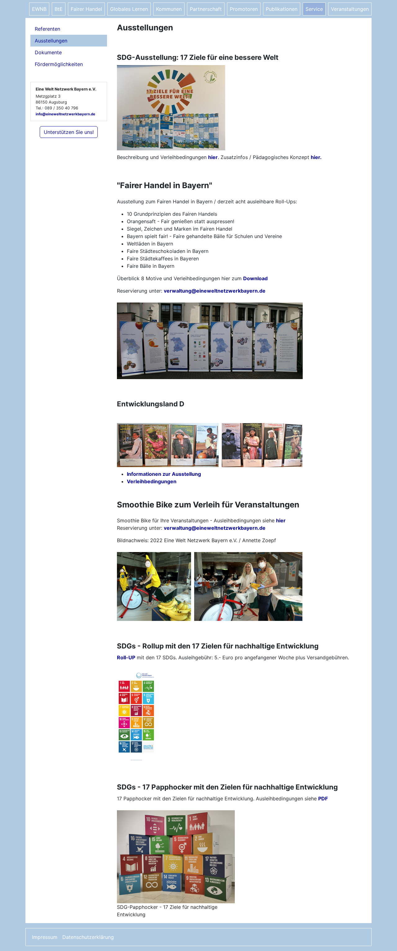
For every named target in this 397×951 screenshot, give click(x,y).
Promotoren (244, 9)
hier (213, 157)
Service (314, 9)
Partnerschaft (206, 9)
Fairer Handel (86, 9)
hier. (316, 157)
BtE (59, 9)
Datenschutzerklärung (88, 937)
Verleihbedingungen (151, 481)
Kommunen (169, 9)
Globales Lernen (129, 9)
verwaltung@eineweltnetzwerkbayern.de (214, 291)
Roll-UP (126, 657)
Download (255, 278)
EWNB (39, 9)
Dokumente (48, 52)
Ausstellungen (51, 41)
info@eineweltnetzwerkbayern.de (65, 114)
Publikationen (281, 9)
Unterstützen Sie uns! (69, 132)
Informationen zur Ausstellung (164, 474)
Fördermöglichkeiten (59, 64)
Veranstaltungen (350, 9)
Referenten (47, 29)
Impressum (44, 937)
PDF (323, 798)
